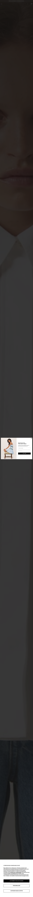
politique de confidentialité (15, 872)
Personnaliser (16, 885)
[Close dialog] (31, 438)
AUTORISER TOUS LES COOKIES (16, 880)
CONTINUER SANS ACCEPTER (16, 890)
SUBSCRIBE (24, 453)
